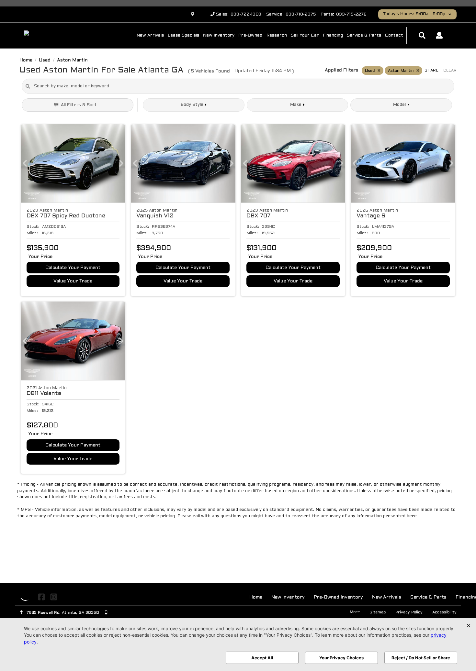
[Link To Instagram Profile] (53, 597)
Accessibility (444, 612)
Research (276, 36)
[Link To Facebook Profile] (42, 597)
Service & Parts (364, 36)
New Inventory (218, 36)
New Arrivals (150, 36)
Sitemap (377, 612)
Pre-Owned (250, 36)
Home (255, 597)
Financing (333, 36)
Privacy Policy (409, 612)
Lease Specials (183, 36)
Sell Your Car (305, 36)
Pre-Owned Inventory (338, 597)
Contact (394, 36)
